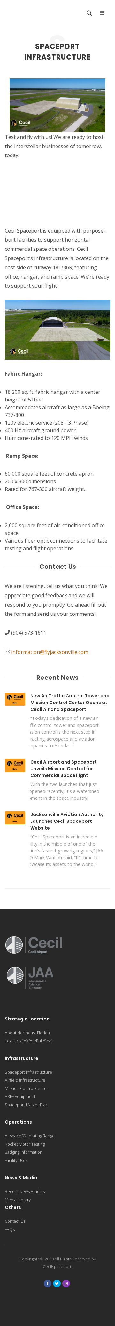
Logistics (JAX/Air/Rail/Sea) (28, 1041)
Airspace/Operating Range (30, 1136)
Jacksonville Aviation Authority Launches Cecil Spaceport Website (66, 821)
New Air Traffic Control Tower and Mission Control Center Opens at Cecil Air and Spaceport (70, 702)
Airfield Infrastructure (25, 1080)
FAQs (10, 1229)
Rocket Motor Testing (25, 1144)
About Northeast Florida (27, 1033)
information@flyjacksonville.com (49, 651)
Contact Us (15, 1221)
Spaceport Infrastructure (28, 1072)
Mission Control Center (26, 1088)
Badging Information (23, 1152)
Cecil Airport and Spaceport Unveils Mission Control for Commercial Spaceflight (63, 769)
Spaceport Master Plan (26, 1105)
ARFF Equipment (20, 1096)
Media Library (18, 1200)
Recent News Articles (25, 1191)
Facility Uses (16, 1160)
